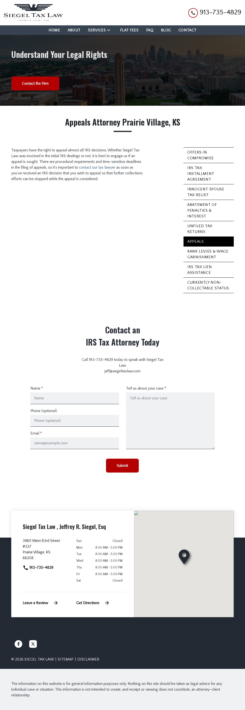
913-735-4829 (40, 567)
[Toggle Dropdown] (110, 30)
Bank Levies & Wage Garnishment (207, 254)
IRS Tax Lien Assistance (199, 270)
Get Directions (87, 603)
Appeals (195, 241)
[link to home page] (33, 13)
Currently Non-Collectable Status (208, 285)
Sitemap (65, 659)
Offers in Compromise (200, 155)
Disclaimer (88, 659)
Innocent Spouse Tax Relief (205, 192)
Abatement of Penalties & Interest (202, 210)
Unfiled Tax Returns (199, 229)
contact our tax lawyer (97, 167)
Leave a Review (35, 603)
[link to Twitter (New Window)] (33, 644)
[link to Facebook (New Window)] (18, 644)
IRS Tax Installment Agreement (200, 174)
